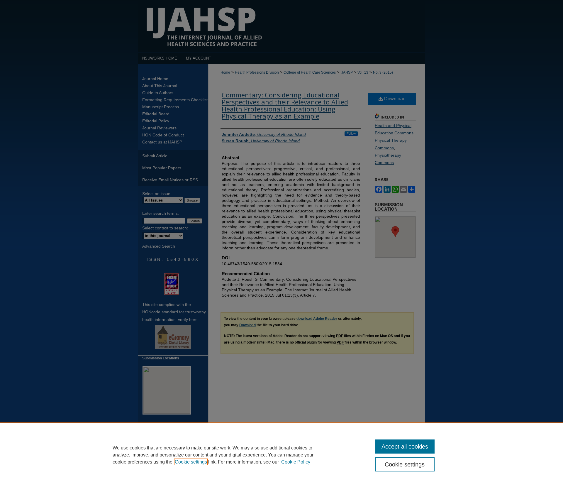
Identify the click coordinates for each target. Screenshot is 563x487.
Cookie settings (191, 461)
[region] (281, 454)
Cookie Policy (295, 461)
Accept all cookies (404, 446)
